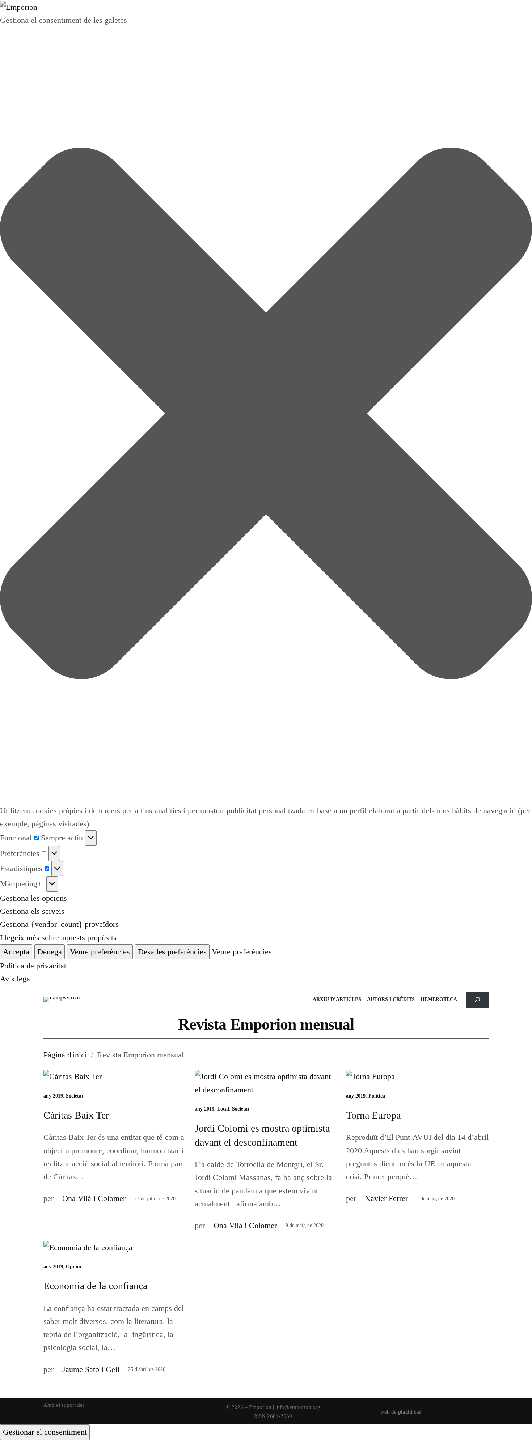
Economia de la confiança (95, 1285)
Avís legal (16, 978)
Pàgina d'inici (65, 1054)
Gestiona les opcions (33, 898)
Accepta (16, 951)
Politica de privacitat (33, 965)
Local (223, 1109)
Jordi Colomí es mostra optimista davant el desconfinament (262, 1135)
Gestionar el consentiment (45, 1431)
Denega (49, 951)
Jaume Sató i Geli (90, 1369)
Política (376, 1096)
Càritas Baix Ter (76, 1115)
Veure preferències (100, 951)
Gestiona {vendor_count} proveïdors (59, 924)
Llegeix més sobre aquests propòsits (58, 937)
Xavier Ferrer (386, 1198)
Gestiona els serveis (32, 911)
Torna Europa (373, 1115)
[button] (266, 415)
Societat (74, 1096)
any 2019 (53, 1096)
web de (400, 1412)
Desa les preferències (172, 951)
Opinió (73, 1266)
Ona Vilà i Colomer (94, 1198)
